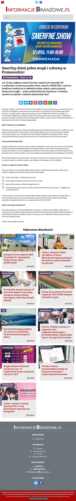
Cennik (39, 454)
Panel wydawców (39, 451)
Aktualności (39, 439)
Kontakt (39, 449)
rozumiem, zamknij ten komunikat (38, 498)
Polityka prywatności (39, 456)
